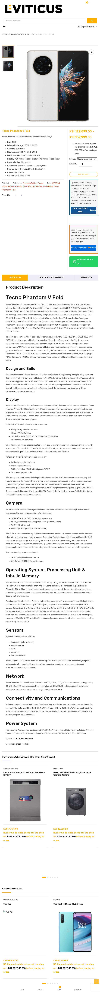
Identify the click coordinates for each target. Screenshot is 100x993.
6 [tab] (57, 877)
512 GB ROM (48, 187)
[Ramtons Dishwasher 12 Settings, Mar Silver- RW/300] (25, 800)
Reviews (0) (86, 277)
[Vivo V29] (25, 932)
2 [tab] (47, 877)
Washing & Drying (10, 768)
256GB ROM (37, 187)
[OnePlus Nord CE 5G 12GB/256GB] (75, 932)
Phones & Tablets (17, 34)
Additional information (51, 277)
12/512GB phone (15, 187)
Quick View (25, 818)
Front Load (58, 768)
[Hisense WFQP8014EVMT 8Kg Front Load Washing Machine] (75, 800)
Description (15, 277)
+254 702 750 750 (16, 836)
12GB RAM (27, 187)
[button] (87, 4)
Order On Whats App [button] (85, 261)
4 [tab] (52, 877)
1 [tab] (44, 877)
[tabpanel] (25, 808)
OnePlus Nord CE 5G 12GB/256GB (68, 904)
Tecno (29, 34)
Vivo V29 (7, 904)
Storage (72, 159)
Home (4, 34)
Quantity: (73, 164)
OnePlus (56, 900)
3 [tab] (50, 877)
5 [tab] (54, 877)
